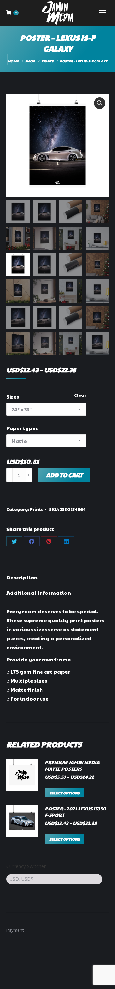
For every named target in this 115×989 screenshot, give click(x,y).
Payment (15, 930)
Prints (36, 509)
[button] (99, 103)
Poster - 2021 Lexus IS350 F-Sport (75, 811)
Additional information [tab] (38, 592)
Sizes (12, 396)
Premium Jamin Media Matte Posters (72, 765)
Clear (80, 395)
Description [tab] (22, 577)
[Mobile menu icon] (102, 12)
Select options (64, 792)
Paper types (22, 428)
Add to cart (64, 475)
